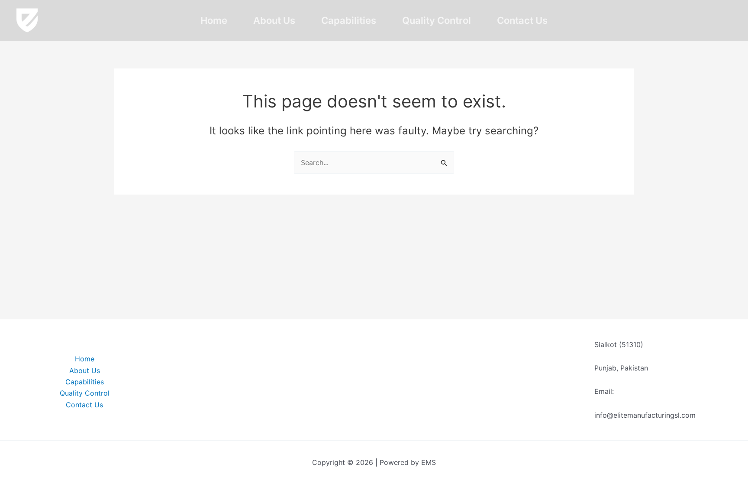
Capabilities (348, 20)
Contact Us (522, 20)
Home (213, 20)
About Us (274, 20)
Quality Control (436, 20)
